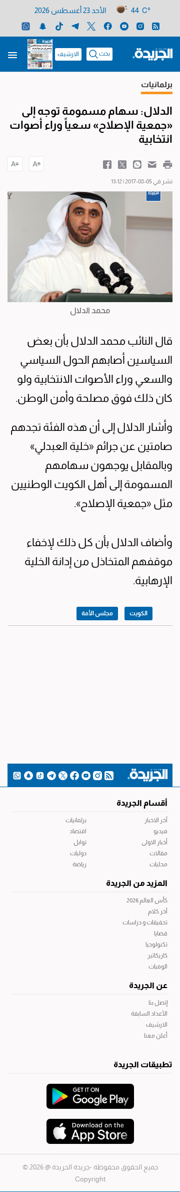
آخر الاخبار (156, 820)
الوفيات (158, 966)
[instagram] (140, 26)
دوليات (78, 853)
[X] (91, 26)
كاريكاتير (158, 955)
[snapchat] (42, 26)
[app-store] (90, 1126)
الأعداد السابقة (149, 1013)
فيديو (161, 831)
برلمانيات (76, 820)
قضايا (161, 933)
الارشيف (68, 54)
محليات (159, 864)
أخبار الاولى (155, 842)
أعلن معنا (156, 1035)
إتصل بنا (158, 1002)
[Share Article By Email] (152, 164)
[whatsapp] (25, 26)
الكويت (139, 613)
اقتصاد (78, 831)
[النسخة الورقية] (40, 54)
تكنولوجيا (157, 944)
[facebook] (108, 26)
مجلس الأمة (97, 613)
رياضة (79, 864)
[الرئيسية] (152, 54)
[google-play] (90, 1091)
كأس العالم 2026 (147, 900)
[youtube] (124, 26)
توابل (80, 842)
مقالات (159, 853)
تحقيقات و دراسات (145, 922)
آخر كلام (158, 911)
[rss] (156, 26)
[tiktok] (59, 26)
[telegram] (75, 26)
